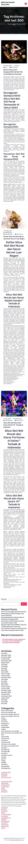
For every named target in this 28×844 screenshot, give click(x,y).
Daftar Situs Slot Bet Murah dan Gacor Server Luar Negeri (14, 238)
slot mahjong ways (6, 818)
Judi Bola (4, 720)
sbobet (3, 729)
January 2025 (5, 675)
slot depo (4, 748)
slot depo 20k (5, 751)
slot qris (3, 757)
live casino (4, 722)
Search (4, 599)
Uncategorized (8, 234)
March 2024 (4, 685)
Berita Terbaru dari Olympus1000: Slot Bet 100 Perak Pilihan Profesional (13, 72)
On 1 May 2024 (7, 418)
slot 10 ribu (4, 809)
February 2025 (5, 674)
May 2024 (4, 681)
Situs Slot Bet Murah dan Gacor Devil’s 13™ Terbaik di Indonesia (13, 425)
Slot (6, 67)
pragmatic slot (5, 826)
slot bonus (4, 740)
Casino (3, 718)
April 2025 (4, 670)
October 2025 (5, 659)
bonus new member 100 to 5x (10, 716)
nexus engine (4, 816)
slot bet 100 (7, 112)
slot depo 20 (4, 791)
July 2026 (4, 653)
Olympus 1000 (7, 184)
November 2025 (6, 657)
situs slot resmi (5, 786)
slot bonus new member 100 (9, 746)
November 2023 (6, 692)
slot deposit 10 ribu (6, 772)
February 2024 (5, 687)
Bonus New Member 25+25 (9, 639)
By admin (16, 65)
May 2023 (4, 703)
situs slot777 (4, 823)
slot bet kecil (5, 738)
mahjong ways (4, 783)
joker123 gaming (5, 821)
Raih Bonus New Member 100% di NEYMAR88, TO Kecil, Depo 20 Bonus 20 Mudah (13, 641)
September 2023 (6, 696)
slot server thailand (6, 814)
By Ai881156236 (8, 232)
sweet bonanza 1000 (6, 781)
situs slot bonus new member (10, 731)
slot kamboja (4, 807)
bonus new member (7, 710)
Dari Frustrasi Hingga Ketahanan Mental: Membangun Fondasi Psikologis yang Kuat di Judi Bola (13, 613)
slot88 (3, 761)
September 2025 (6, 661)
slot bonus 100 (5, 742)
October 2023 (5, 694)
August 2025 (5, 662)
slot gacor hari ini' (6, 755)
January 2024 (5, 688)
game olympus (5, 824)
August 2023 (5, 698)
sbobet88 (3, 819)
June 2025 (4, 666)
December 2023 (6, 690)
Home (3, 24)
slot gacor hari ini (5, 785)
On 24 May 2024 (8, 65)
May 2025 (4, 668)
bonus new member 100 (8, 712)
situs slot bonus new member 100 (11, 733)
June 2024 (4, 679)
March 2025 (4, 672)
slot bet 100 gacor (19, 271)
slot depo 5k (4, 774)
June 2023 (4, 701)
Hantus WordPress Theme (17, 840)
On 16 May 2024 (8, 231)
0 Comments (14, 67)
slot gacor (4, 753)
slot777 (3, 759)
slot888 (3, 762)
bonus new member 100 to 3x (10, 714)
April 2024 (4, 683)
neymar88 (4, 725)
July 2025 (4, 664)
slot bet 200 (5, 736)
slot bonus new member (8, 744)
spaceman (4, 764)
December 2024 (6, 677)
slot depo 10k (5, 749)
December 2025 (6, 655)
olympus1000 (5, 727)
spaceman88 (5, 766)
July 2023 (4, 700)
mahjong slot (5, 723)
